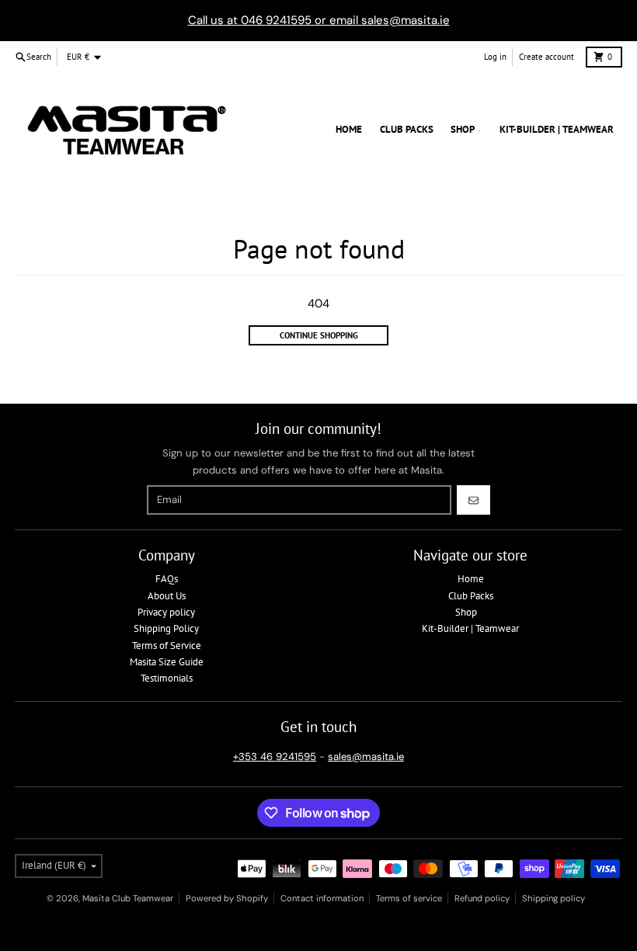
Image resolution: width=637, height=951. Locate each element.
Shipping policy (553, 898)
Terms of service (409, 898)
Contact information (322, 898)
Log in (495, 56)
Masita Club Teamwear (127, 898)
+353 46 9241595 (274, 756)
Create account (546, 56)
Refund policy (482, 898)
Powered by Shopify (227, 898)
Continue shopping (319, 335)
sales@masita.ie (366, 756)
